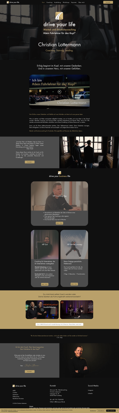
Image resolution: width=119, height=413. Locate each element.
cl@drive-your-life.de (59, 402)
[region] (59, 196)
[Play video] (59, 91)
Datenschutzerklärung (13, 411)
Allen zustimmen (111, 410)
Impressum (15, 394)
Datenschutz (16, 396)
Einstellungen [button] (93, 410)
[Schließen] (117, 410)
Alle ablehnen (101, 410)
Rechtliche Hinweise (18, 398)
